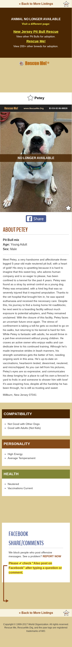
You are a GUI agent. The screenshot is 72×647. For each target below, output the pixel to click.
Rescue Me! (36, 41)
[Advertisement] (36, 78)
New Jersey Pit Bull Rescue (35, 32)
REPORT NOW (52, 556)
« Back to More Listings (36, 3)
